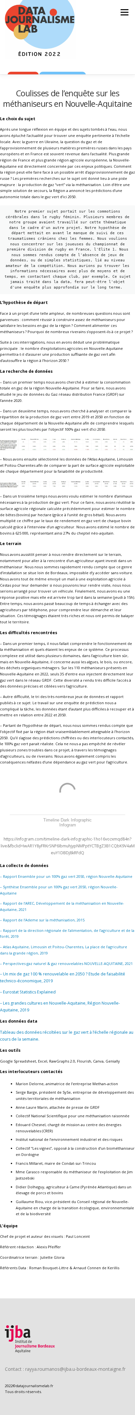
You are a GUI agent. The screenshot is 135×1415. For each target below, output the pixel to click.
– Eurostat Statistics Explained (28, 992)
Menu (124, 12)
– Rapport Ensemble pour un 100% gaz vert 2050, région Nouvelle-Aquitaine (66, 876)
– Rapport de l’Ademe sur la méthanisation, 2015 (43, 919)
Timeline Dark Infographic (67, 820)
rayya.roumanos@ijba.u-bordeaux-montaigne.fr (75, 1369)
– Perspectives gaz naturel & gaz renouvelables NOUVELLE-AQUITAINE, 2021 (66, 963)
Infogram (67, 824)
